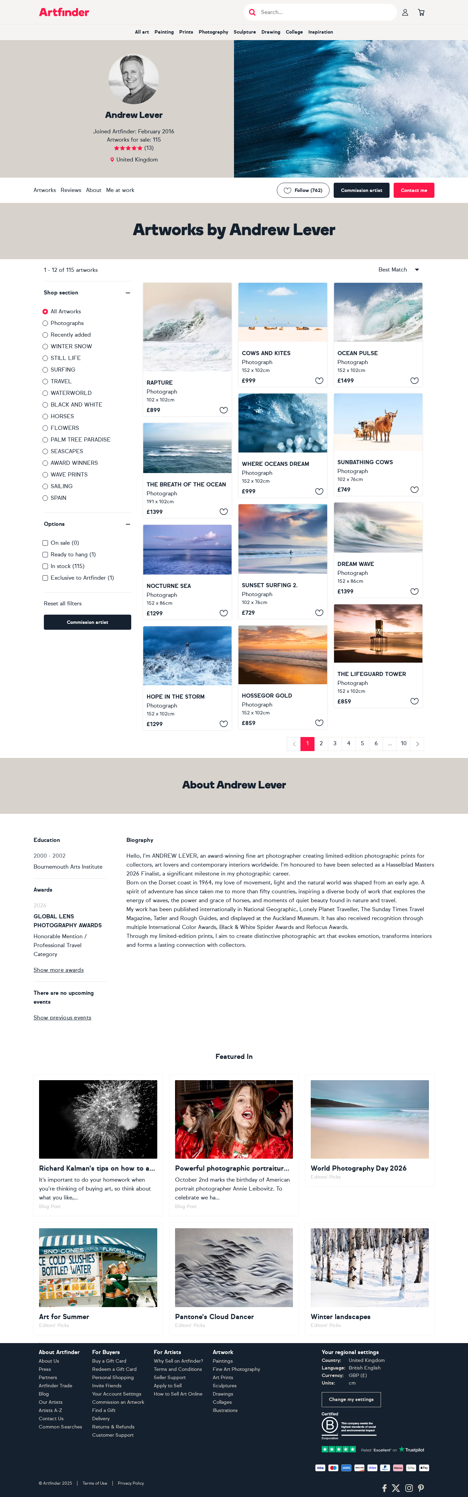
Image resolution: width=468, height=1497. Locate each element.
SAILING (62, 486)
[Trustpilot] (373, 1449)
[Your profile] (405, 12)
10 (404, 743)
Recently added (71, 334)
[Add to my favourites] (223, 410)
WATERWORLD (71, 393)
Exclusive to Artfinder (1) (82, 578)
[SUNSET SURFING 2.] (282, 561)
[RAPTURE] (187, 349)
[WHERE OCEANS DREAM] (282, 445)
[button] (87, 292)
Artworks (45, 190)
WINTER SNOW (71, 346)
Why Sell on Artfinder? (178, 1361)
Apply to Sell (168, 1386)
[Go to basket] (421, 12)
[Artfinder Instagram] (409, 1488)
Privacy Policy (131, 1483)
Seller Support (170, 1377)
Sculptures (225, 1386)
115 (157, 139)
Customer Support (113, 1435)
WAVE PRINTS (69, 474)
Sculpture (245, 32)
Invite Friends (107, 1386)
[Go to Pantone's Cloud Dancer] (234, 1279)
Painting (164, 32)
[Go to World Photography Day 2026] (369, 1130)
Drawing (270, 32)
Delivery (101, 1419)
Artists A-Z (50, 1410)
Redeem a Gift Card (114, 1369)
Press (45, 1369)
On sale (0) (65, 543)
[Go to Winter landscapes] (369, 1279)
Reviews (71, 190)
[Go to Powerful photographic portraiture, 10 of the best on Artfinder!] (234, 1145)
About (93, 190)
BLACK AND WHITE (76, 404)
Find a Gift (103, 1410)
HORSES (62, 416)
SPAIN (58, 498)
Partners (48, 1377)
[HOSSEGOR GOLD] (282, 677)
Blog (44, 1394)
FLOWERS (65, 428)
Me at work (120, 190)
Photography (213, 32)
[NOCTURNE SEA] (187, 572)
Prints (186, 32)
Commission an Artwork (118, 1402)
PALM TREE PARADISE (81, 439)
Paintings (223, 1361)
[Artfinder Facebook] (384, 1488)
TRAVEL (61, 381)
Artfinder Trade (55, 1386)
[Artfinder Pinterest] (421, 1488)
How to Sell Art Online (178, 1394)
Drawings (223, 1394)
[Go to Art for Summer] (98, 1279)
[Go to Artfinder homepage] (64, 12)
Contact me (414, 190)
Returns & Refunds (113, 1427)
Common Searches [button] (61, 1427)
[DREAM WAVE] (378, 550)
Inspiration (320, 32)
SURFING (63, 369)
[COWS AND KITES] (282, 335)
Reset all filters (63, 603)
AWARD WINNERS (74, 463)
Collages (222, 1402)
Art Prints (223, 1377)
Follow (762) (308, 190)
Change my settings (351, 1399)
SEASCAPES (67, 451)
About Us (49, 1361)
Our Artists (51, 1402)
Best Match (393, 269)
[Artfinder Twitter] (396, 1488)
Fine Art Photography (236, 1369)
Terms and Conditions (178, 1369)
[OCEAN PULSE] (378, 335)
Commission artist (361, 190)
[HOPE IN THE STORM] (187, 678)
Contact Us (51, 1419)
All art (142, 32)
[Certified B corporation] (349, 1425)
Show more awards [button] (59, 970)
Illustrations (225, 1410)
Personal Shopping (113, 1377)
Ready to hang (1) (73, 554)
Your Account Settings (116, 1394)
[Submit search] (252, 12)
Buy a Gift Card (109, 1361)
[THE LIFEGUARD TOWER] (378, 655)
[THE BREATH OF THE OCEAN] (187, 470)
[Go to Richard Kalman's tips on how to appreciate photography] (98, 1145)
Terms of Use (95, 1483)
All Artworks (66, 311)
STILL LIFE (66, 358)
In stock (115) (68, 566)
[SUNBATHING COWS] (378, 445)
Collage (294, 32)
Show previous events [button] (62, 1017)
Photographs (67, 323)
